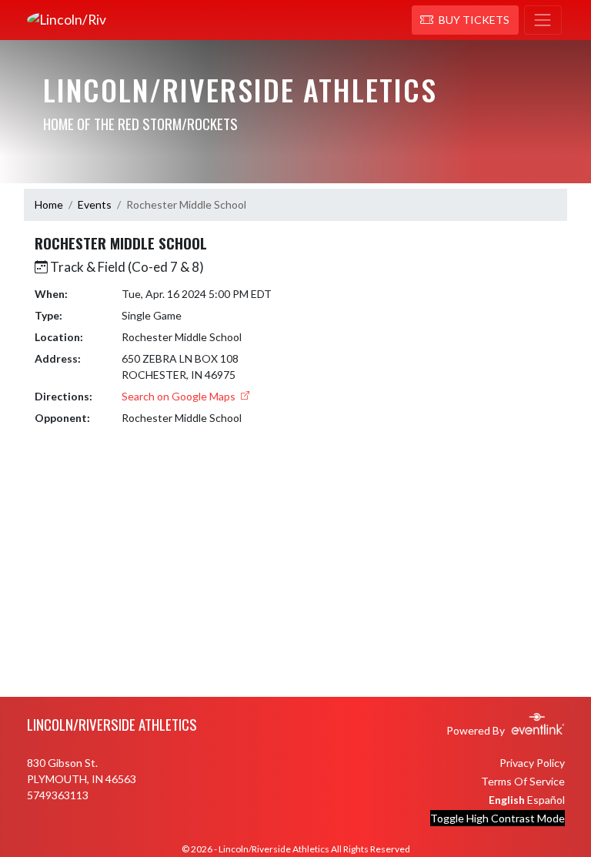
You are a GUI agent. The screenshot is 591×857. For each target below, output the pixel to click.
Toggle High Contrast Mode (497, 818)
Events (95, 204)
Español (546, 799)
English (507, 799)
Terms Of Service (523, 781)
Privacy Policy (532, 762)
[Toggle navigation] (543, 20)
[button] (465, 20)
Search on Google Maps (180, 396)
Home (49, 204)
